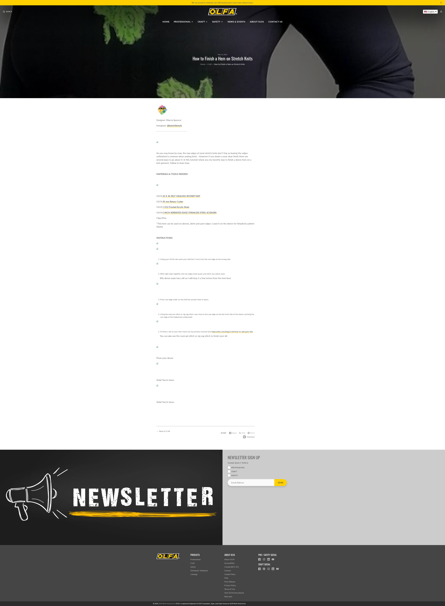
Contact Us (275, 21)
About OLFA (257, 21)
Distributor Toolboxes (199, 570)
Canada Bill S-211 (231, 567)
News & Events (236, 21)
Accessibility (229, 563)
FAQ (226, 578)
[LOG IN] (441, 12)
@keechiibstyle (174, 125)
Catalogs (193, 574)
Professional (182, 21)
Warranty (228, 596)
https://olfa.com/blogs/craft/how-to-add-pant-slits (232, 331)
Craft (201, 21)
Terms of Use (229, 589)
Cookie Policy (229, 574)
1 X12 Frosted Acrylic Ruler (175, 207)
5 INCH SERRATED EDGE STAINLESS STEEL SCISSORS (189, 212)
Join (280, 482)
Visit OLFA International (234, 593)
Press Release (229, 582)
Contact (227, 570)
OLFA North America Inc (167, 603)
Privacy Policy (230, 585)
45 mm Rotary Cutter (172, 201)
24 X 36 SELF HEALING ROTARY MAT (181, 196)
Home (165, 21)
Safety (216, 21)
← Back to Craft (163, 431)
